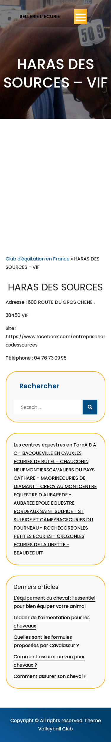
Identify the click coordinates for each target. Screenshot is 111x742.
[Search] (90, 407)
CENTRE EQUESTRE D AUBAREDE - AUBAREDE (55, 494)
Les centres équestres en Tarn (49, 444)
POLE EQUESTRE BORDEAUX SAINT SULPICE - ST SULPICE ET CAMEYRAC (49, 511)
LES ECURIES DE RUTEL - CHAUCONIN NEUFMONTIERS (51, 461)
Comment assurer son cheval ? (50, 676)
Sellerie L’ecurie (40, 16)
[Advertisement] (55, 196)
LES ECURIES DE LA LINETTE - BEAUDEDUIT (49, 544)
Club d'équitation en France (38, 258)
